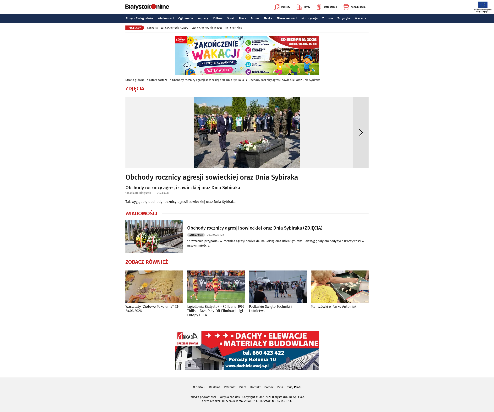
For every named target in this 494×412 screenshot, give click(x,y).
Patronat (229, 387)
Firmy (307, 6)
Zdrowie (327, 18)
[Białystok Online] (147, 7)
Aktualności (196, 235)
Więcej (359, 18)
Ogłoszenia (330, 6)
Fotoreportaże (158, 80)
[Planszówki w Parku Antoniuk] (340, 286)
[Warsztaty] (154, 286)
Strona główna (135, 80)
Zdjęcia (134, 88)
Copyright (248, 397)
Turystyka (344, 18)
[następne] (361, 132)
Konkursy (152, 27)
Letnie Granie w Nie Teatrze (206, 27)
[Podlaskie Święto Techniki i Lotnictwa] (278, 286)
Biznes (255, 18)
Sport (230, 18)
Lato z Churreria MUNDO (174, 27)
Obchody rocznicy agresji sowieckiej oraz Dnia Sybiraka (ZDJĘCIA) (254, 228)
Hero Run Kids (233, 27)
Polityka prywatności (202, 397)
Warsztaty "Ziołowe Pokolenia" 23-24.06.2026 (152, 309)
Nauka (268, 18)
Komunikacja (358, 6)
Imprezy (285, 6)
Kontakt (255, 387)
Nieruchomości (287, 18)
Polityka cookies (229, 397)
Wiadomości (166, 18)
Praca (242, 18)
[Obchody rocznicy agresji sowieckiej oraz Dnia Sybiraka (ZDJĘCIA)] (154, 236)
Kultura (217, 18)
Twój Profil (294, 387)
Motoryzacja (309, 18)
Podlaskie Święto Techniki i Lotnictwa (270, 309)
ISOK (280, 387)
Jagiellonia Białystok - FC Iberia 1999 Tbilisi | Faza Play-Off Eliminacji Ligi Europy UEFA (215, 311)
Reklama (214, 387)
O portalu (199, 387)
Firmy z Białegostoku (139, 18)
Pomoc (268, 387)
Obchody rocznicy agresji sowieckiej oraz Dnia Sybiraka (208, 80)
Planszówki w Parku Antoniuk (333, 307)
